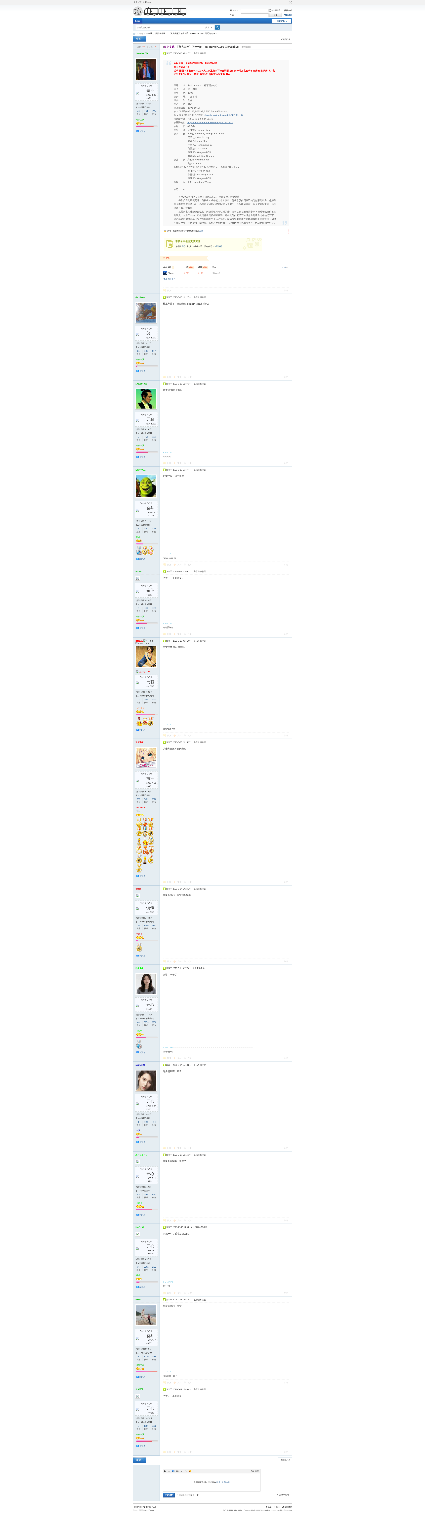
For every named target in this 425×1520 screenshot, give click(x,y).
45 (138, 111)
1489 (154, 1356)
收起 (284, 267)
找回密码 (288, 10)
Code (185, 1471)
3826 (154, 799)
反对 (190, 377)
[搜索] (217, 27)
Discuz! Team (148, 1510)
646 (146, 608)
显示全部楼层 (200, 53)
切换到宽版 (290, 2)
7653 (154, 699)
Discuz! (147, 1507)
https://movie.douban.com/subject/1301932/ (210, 122)
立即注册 (288, 15)
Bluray (171, 273)
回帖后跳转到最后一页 (189, 1495)
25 (138, 351)
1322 (154, 1426)
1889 (146, 1426)
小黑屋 (277, 1507)
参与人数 (168, 267)
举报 (286, 290)
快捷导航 (281, 21)
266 (138, 1194)
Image (173, 1471)
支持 (179, 377)
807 (154, 351)
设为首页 (137, 2)
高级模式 (255, 1471)
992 (146, 1194)
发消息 (142, 131)
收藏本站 (147, 2)
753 (146, 437)
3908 (154, 1022)
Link (177, 1471)
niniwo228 (140, 1065)
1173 (154, 437)
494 (154, 1122)
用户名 (233, 10)
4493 (154, 1194)
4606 (146, 699)
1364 (154, 111)
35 (138, 1267)
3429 (146, 799)
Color (169, 1471)
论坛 (137, 20)
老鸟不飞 (139, 1389)
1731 (154, 1267)
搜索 (207, 27)
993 (146, 1122)
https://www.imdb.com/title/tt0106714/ (223, 115)
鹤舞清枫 (139, 968)
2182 (146, 1267)
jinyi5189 (139, 1227)
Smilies (189, 1471)
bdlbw (138, 1300)
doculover (140, 297)
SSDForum (134, 33)
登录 (184, 246)
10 (138, 925)
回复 (201, 231)
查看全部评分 (169, 279)
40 (138, 1022)
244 (146, 111)
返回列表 (286, 39)
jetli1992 (139, 641)
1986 (154, 529)
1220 (146, 1356)
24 (138, 699)
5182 (154, 925)
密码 (232, 15)
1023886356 (141, 384)
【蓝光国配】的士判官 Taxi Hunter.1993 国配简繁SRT (193, 33)
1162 (154, 608)
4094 (146, 529)
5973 (146, 1022)
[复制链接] (246, 47)
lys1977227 (140, 470)
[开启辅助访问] (287, 2)
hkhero (138, 571)
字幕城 (149, 33)
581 (146, 351)
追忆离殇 (139, 742)
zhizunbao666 (141, 53)
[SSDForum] (159, 16)
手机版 (269, 1507)
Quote (181, 1471)
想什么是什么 (141, 1155)
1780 (146, 925)
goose (138, 889)
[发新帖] (139, 39)
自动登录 (276, 10)
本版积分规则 (283, 1494)
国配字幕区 (160, 33)
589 (138, 799)
